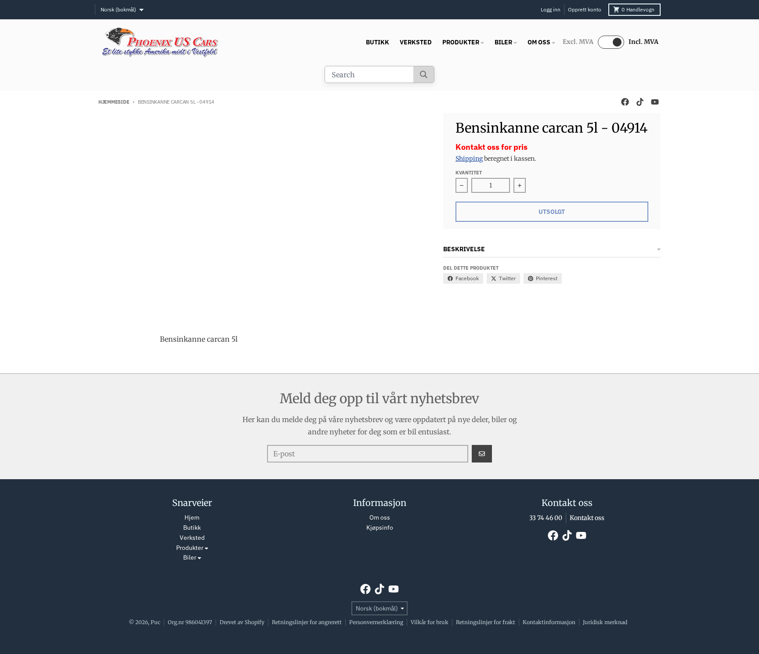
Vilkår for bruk (429, 622)
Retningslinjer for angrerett (307, 622)
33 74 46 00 (545, 518)
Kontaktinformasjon (549, 622)
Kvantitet (468, 173)
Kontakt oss (587, 518)
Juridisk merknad (605, 622)
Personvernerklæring (376, 622)
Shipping (469, 159)
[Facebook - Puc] (625, 102)
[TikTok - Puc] (640, 102)
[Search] (423, 74)
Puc (155, 622)
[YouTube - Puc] (655, 102)
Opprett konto (584, 9)
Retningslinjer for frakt (485, 622)
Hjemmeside (113, 102)
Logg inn (550, 9)
